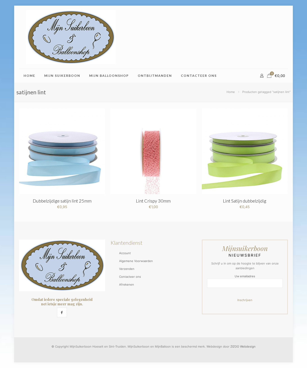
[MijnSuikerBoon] (71, 37)
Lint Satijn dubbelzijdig (244, 200)
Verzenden (126, 269)
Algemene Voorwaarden (136, 261)
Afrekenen (126, 284)
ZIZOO (234, 346)
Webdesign (248, 346)
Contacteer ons (130, 276)
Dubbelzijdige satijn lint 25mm (62, 200)
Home (231, 92)
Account (125, 253)
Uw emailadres (245, 276)
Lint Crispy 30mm (153, 200)
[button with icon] (62, 312)
